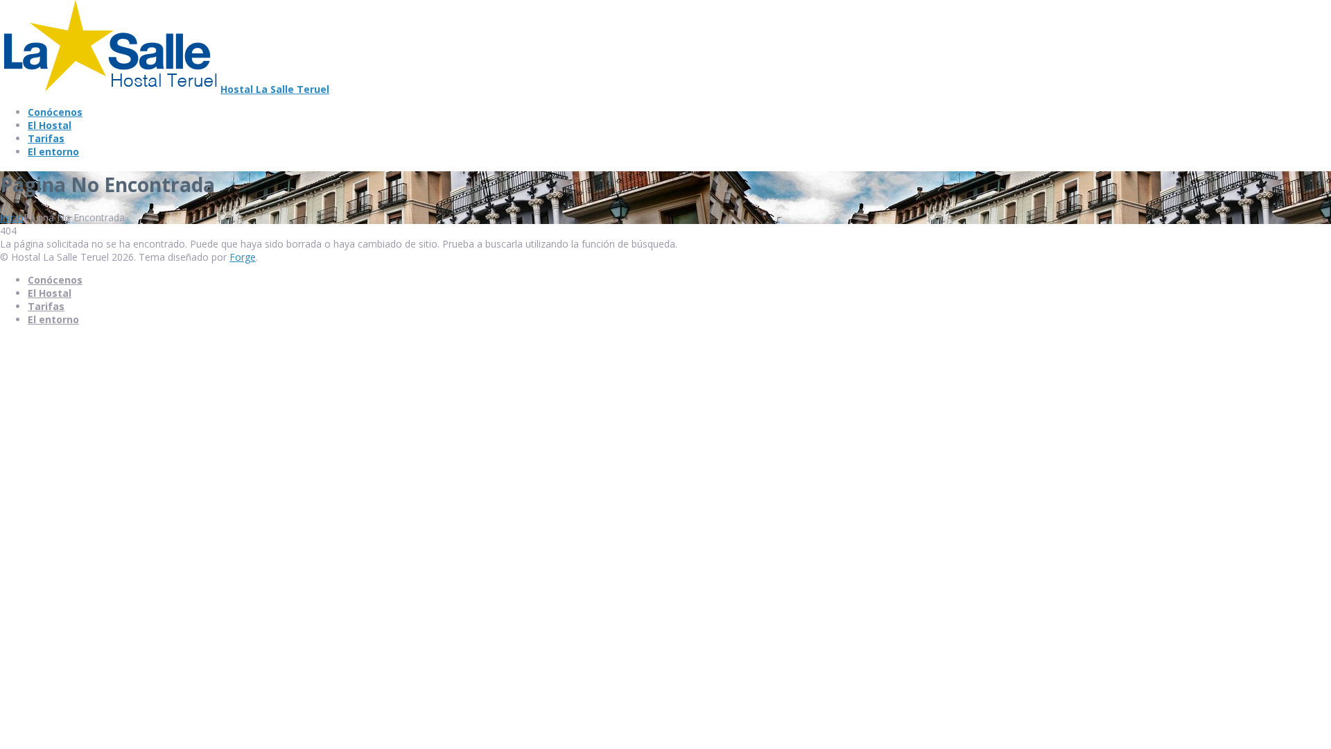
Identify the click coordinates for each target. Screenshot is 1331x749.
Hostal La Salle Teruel (274, 89)
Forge (242, 257)
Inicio (12, 217)
